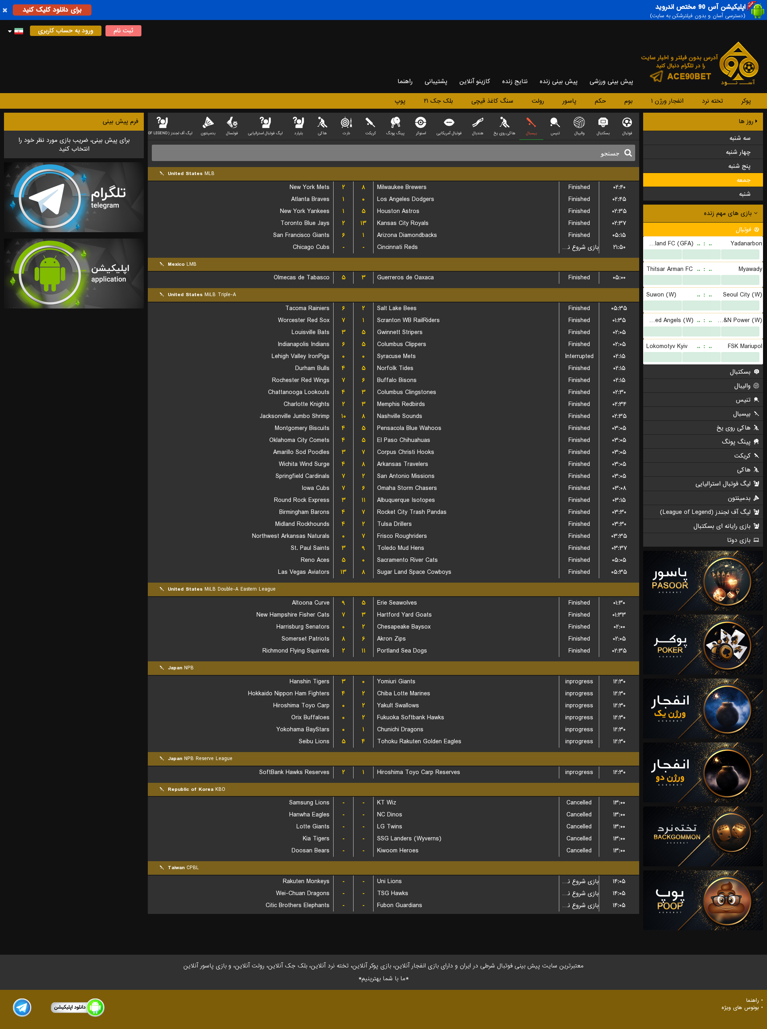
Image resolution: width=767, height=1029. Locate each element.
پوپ (400, 101)
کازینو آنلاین (474, 81)
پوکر (746, 101)
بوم (628, 101)
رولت (538, 101)
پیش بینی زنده (559, 81)
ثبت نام (123, 31)
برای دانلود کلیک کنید (52, 10)
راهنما (405, 81)
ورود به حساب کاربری (65, 31)
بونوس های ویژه (740, 1008)
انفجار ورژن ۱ (667, 101)
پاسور (569, 101)
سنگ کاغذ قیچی (492, 101)
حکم (600, 101)
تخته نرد (712, 101)
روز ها (747, 121)
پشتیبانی (436, 81)
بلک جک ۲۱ (438, 101)
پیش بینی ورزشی (611, 81)
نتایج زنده (515, 81)
